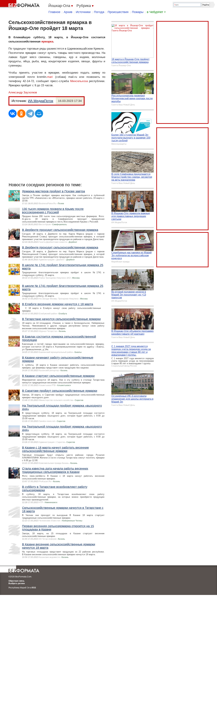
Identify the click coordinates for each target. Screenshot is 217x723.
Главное (54, 12)
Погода (99, 12)
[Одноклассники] (21, 113)
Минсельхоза (79, 81)
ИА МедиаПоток (40, 101)
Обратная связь (16, 581)
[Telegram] (30, 113)
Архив (68, 12)
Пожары (137, 12)
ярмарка (47, 41)
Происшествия (118, 12)
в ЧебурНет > (156, 12)
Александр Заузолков (22, 92)
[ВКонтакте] (12, 113)
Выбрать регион (16, 583)
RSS (34, 587)
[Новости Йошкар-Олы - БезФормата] (20, 4)
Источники (83, 12)
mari (50, 76)
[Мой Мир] (39, 113)
